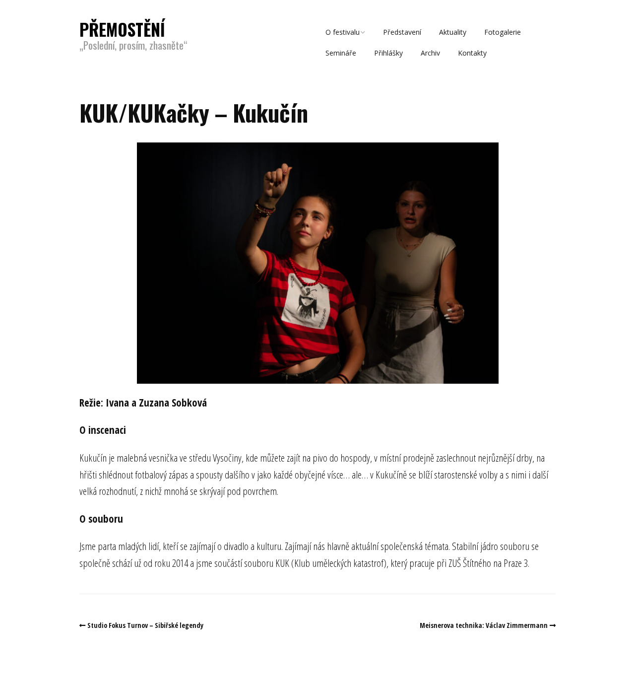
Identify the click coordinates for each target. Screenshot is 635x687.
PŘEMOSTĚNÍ (122, 29)
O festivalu (342, 32)
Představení (402, 32)
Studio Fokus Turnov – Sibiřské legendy (145, 625)
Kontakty (472, 53)
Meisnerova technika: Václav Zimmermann (484, 625)
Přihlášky (388, 53)
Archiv (430, 53)
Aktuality (452, 32)
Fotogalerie (502, 32)
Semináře (340, 53)
